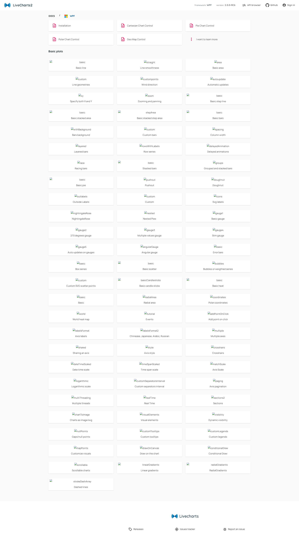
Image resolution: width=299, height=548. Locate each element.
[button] (202, 5)
